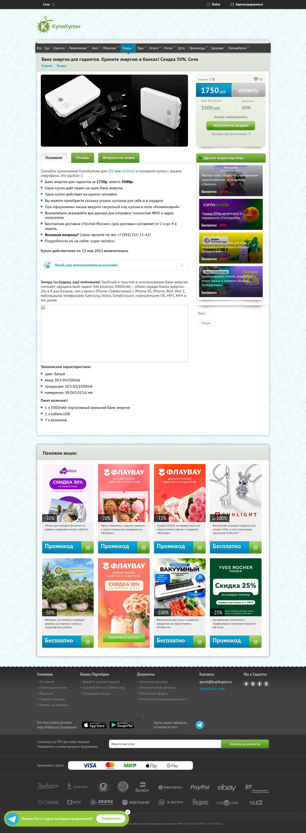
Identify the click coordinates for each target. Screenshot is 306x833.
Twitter (259, 683)
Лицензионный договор (157, 687)
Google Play (121, 725)
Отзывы (82, 157)
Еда (47, 47)
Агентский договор (153, 682)
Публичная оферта (153, 693)
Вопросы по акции (119, 157)
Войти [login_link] (216, 4)
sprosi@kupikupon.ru (215, 682)
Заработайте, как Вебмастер (104, 687)
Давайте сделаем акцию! (101, 682)
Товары (128, 47)
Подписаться (111, 818)
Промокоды (198, 47)
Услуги (155, 47)
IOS (111, 171)
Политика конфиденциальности (163, 699)
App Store (94, 725)
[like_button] (256, 79)
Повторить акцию (230, 125)
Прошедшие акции (97, 693)
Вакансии (46, 693)
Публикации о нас (53, 687)
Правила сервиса (52, 699)
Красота (60, 47)
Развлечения (79, 47)
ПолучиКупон (239, 47)
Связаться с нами (212, 688)
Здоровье (218, 47)
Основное (53, 157)
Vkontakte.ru (253, 683)
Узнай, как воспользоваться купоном (86, 265)
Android (129, 171)
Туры (142, 47)
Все (39, 48)
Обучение (111, 47)
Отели (169, 47)
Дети (182, 47)
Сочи (46, 4)
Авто (96, 47)
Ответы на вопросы (53, 705)
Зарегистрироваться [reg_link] (249, 4)
